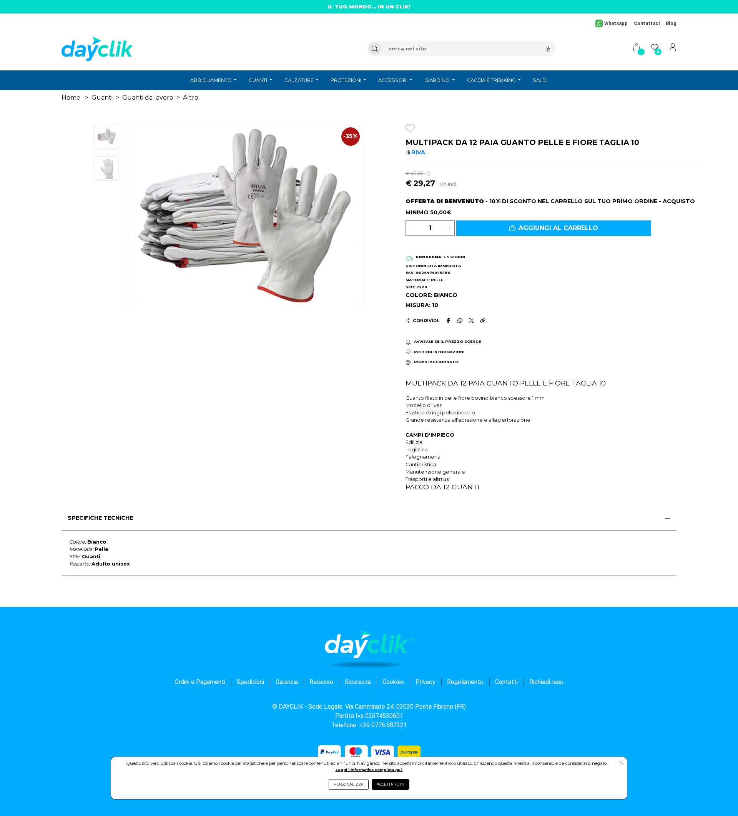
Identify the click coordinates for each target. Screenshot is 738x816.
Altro (190, 97)
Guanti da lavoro (147, 97)
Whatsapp (616, 23)
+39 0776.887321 (383, 725)
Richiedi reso (546, 682)
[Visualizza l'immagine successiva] (146, 217)
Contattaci (647, 23)
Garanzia (287, 682)
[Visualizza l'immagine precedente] (345, 217)
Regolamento (465, 682)
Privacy (425, 682)
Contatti (506, 682)
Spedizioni (250, 682)
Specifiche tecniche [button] (100, 517)
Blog (671, 23)
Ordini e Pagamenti (200, 682)
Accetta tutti (390, 784)
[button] (553, 228)
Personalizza (349, 784)
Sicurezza (358, 682)
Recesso (321, 682)
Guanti (102, 97)
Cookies (393, 682)
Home (71, 97)
